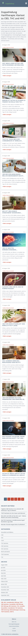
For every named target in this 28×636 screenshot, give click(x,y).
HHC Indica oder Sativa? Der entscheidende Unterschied (13, 64)
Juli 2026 (3, 567)
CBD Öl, (12, 611)
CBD (2, 535)
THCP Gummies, (5, 611)
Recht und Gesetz (5, 551)
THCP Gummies (5, 554)
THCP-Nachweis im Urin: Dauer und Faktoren (13, 513)
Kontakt (14, 630)
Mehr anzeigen (7, 75)
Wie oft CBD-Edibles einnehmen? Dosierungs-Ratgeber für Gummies (11, 212)
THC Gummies (4, 543)
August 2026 (4, 565)
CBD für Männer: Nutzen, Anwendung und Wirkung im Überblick (13, 398)
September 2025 (5, 595)
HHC (2, 537)
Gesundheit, (4, 608)
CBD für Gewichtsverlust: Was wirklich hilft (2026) (13, 324)
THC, (18, 606)
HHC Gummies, (13, 606)
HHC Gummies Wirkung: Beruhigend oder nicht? (11, 361)
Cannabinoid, (11, 608)
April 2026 (3, 576)
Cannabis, (22, 606)
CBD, (2, 602)
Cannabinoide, (10, 602)
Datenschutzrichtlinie (14, 626)
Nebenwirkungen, (14, 610)
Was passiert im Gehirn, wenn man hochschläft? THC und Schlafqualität (13, 437)
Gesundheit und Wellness (7, 532)
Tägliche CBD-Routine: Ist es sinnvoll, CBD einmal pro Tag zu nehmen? (12, 509)
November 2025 (5, 589)
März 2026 (3, 578)
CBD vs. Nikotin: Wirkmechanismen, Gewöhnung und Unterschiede (9, 249)
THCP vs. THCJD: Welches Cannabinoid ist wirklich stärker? (12, 140)
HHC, (5, 602)
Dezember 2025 (5, 587)
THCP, (21, 602)
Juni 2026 (3, 570)
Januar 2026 (4, 584)
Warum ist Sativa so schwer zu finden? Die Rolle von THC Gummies (13, 101)
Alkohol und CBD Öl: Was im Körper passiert (12, 287)
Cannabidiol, (12, 604)
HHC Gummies (4, 549)
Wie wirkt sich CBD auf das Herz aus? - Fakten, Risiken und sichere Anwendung (13, 516)
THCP (2, 540)
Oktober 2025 (4, 592)
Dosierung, (22, 610)
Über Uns (14, 621)
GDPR (14, 628)
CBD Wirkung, (19, 604)
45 (22, 499)
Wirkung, (16, 602)
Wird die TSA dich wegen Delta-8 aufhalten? (13, 524)
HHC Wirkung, (4, 606)
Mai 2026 (3, 573)
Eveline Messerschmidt (8, 47)
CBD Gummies (4, 546)
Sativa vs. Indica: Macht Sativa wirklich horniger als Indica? (13, 474)
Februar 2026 (4, 581)
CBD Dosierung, (5, 610)
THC (2, 557)
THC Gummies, (19, 608)
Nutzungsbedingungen (14, 624)
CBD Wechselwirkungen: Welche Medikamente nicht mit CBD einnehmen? (12, 175)
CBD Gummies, (5, 604)
